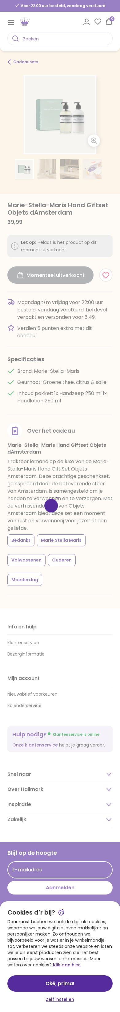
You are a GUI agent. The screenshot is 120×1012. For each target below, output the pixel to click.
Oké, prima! (60, 983)
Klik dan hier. (67, 965)
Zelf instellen (60, 999)
